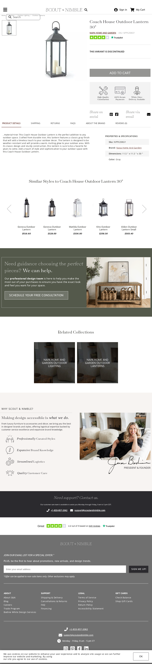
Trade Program (12, 608)
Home (3, 15)
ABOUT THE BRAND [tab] (95, 123)
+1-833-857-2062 (59, 510)
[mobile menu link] (5, 11)
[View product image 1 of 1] (9, 28)
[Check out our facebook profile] (79, 649)
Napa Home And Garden (103, 32)
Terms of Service (87, 597)
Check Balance (123, 597)
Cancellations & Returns (54, 601)
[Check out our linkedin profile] (86, 649)
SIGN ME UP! (138, 569)
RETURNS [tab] (55, 123)
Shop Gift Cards (124, 601)
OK (141, 656)
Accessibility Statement (91, 608)
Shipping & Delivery (51, 597)
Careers (8, 604)
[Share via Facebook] (116, 114)
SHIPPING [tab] (35, 123)
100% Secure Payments (120, 98)
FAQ (43, 604)
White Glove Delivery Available (137, 98)
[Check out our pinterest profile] (72, 649)
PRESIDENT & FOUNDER (137, 467)
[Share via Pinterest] (111, 114)
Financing (46, 608)
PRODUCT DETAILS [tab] (11, 123)
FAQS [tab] (73, 123)
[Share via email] (149, 114)
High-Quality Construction (103, 98)
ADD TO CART (120, 73)
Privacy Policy (85, 601)
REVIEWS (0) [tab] (121, 123)
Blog (6, 601)
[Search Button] (86, 10)
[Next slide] (144, 209)
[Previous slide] (9, 209)
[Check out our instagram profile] (66, 649)
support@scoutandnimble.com (90, 510)
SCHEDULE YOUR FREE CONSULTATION (36, 295)
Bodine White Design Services (20, 612)
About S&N (9, 597)
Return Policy (85, 604)
